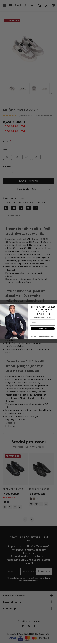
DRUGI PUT (43, 332)
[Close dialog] (55, 305)
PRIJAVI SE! (43, 328)
